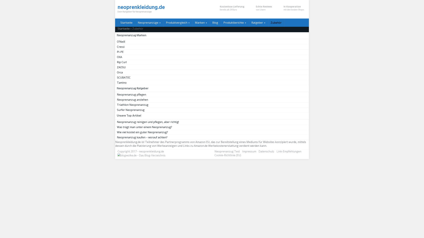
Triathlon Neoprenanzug (132, 105)
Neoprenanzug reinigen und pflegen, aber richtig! (148, 122)
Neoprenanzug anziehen (132, 99)
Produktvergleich (177, 22)
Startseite (126, 22)
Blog (215, 22)
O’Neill (121, 41)
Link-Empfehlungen (289, 151)
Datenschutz (266, 151)
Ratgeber (257, 22)
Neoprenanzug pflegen (131, 94)
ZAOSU (121, 67)
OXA (119, 57)
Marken (200, 22)
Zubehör (276, 22)
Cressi (121, 47)
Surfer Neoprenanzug (131, 110)
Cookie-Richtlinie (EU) (227, 155)
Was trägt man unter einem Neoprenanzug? (144, 127)
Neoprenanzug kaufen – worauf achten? (142, 137)
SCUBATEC (124, 77)
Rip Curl (122, 62)
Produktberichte (233, 22)
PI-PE (120, 52)
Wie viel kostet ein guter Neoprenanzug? (142, 132)
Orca (120, 72)
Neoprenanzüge (148, 22)
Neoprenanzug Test (227, 151)
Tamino (122, 82)
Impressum (249, 151)
